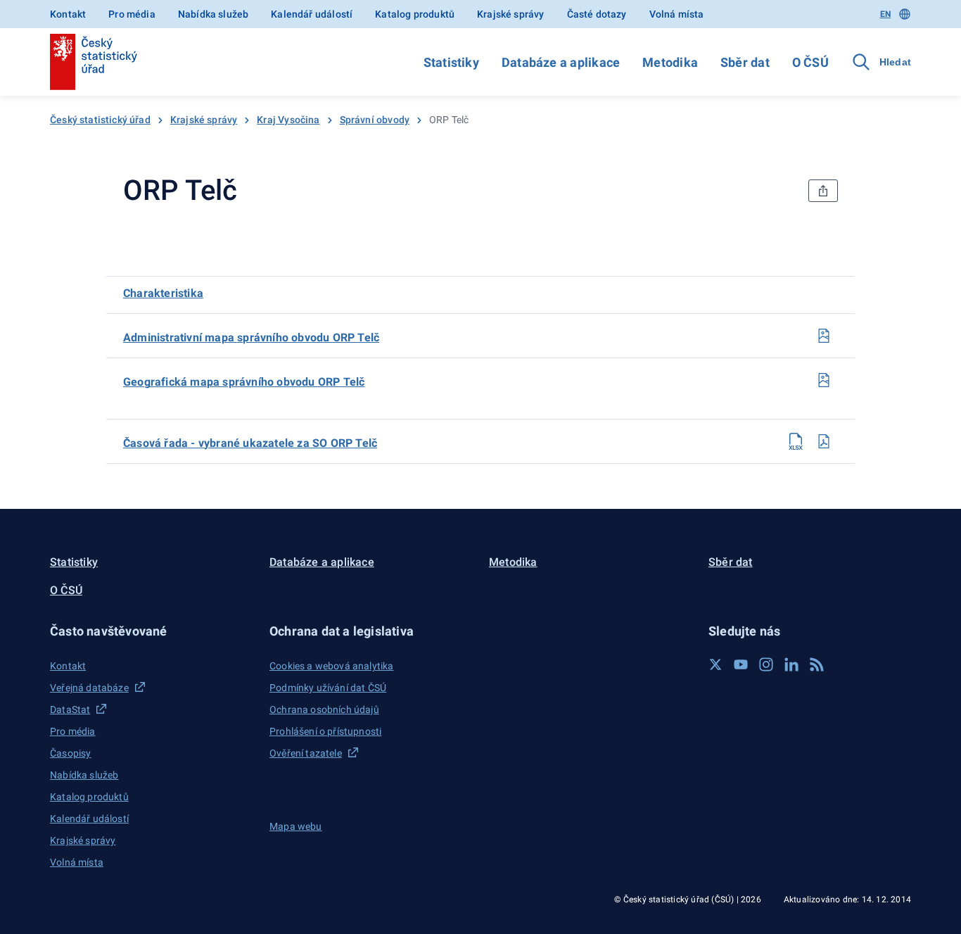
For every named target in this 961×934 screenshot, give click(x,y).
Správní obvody (374, 119)
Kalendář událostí (311, 14)
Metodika (670, 62)
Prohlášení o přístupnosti (325, 731)
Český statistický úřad (100, 119)
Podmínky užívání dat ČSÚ (327, 687)
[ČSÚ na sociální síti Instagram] (766, 664)
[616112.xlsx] (796, 441)
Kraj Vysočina (288, 119)
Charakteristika (163, 293)
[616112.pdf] (824, 441)
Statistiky (451, 62)
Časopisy (70, 753)
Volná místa (676, 14)
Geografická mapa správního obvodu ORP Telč (243, 382)
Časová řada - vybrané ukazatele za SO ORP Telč (250, 443)
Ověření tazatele (305, 753)
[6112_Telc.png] (824, 380)
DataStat (70, 709)
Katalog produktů (414, 14)
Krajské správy (510, 14)
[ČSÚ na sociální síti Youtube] (741, 664)
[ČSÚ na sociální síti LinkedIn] (791, 664)
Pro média (131, 14)
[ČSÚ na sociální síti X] (715, 664)
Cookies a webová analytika (331, 665)
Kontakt (68, 14)
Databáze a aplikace (561, 62)
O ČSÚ (810, 62)
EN (885, 14)
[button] (151, 630)
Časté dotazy (597, 14)
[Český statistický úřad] (93, 62)
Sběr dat (745, 62)
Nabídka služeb (213, 14)
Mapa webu (295, 826)
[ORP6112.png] (824, 336)
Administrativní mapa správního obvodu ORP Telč (251, 337)
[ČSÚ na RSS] (817, 664)
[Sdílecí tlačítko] (823, 190)
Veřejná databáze (89, 687)
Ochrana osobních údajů (324, 709)
